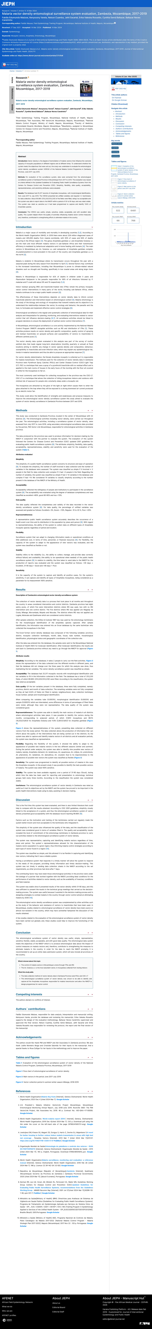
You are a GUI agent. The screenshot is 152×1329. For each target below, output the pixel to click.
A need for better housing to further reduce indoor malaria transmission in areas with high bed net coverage (56, 1135)
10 (47, 849)
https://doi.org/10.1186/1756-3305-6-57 (37, 1141)
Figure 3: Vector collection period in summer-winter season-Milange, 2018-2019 (126, 196)
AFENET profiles (9, 1315)
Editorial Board (58, 1307)
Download (123, 104)
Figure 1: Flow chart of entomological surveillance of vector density (127, 181)
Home (12, 71)
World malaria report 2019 (54, 1119)
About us (56, 1303)
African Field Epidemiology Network (17, 1302)
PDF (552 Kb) (12, 65)
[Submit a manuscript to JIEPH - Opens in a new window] (126, 81)
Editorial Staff (58, 1312)
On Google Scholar (119, 100)
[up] (92, 227)
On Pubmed (116, 98)
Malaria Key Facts (48, 1097)
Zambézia (71, 1171)
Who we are (7, 1311)
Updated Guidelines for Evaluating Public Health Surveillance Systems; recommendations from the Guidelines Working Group (56, 1187)
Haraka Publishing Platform (114, 1309)
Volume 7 (19, 71)
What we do (7, 1306)
